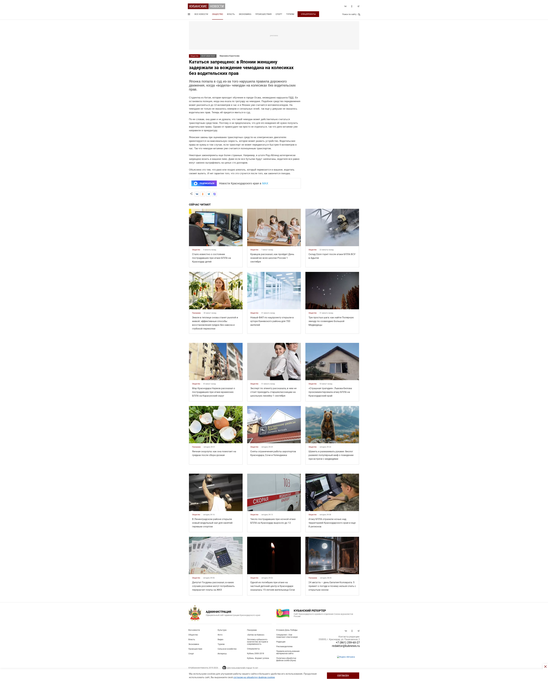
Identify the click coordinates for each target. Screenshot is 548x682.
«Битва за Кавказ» (256, 635)
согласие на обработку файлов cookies (254, 677)
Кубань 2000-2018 (255, 653)
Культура (222, 630)
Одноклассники (352, 6)
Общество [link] (196, 250)
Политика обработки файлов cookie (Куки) (286, 659)
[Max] (214, 194)
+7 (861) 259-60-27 (348, 642)
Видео (220, 639)
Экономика (245, 14)
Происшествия (263, 14)
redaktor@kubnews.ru (346, 646)
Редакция (280, 642)
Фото (220, 635)
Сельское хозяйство (227, 649)
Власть (231, 14)
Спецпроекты (308, 14)
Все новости (201, 14)
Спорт (279, 14)
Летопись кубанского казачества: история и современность (257, 641)
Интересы (222, 653)
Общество (217, 14)
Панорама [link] (196, 313)
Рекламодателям (284, 646)
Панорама (252, 630)
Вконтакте (345, 6)
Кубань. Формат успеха (258, 658)
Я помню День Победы (287, 630)
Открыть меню (189, 14)
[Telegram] (208, 194)
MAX (265, 183)
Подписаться (207, 183)
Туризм (290, 14)
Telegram (358, 6)
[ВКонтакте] (197, 194)
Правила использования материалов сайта (288, 652)
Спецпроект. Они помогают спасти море (287, 636)
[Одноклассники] (203, 194)
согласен (343, 675)
